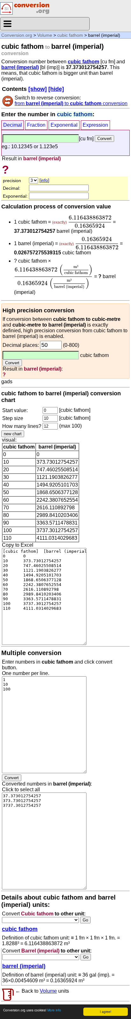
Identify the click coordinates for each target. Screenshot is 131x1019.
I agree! (105, 1011)
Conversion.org (16, 35)
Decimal (12, 125)
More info (54, 1010)
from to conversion (71, 103)
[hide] (56, 89)
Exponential (64, 125)
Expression (95, 125)
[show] (37, 89)
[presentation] (90, 221)
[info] (44, 180)
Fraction (36, 125)
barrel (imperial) (20, 67)
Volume (44, 35)
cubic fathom (70, 35)
